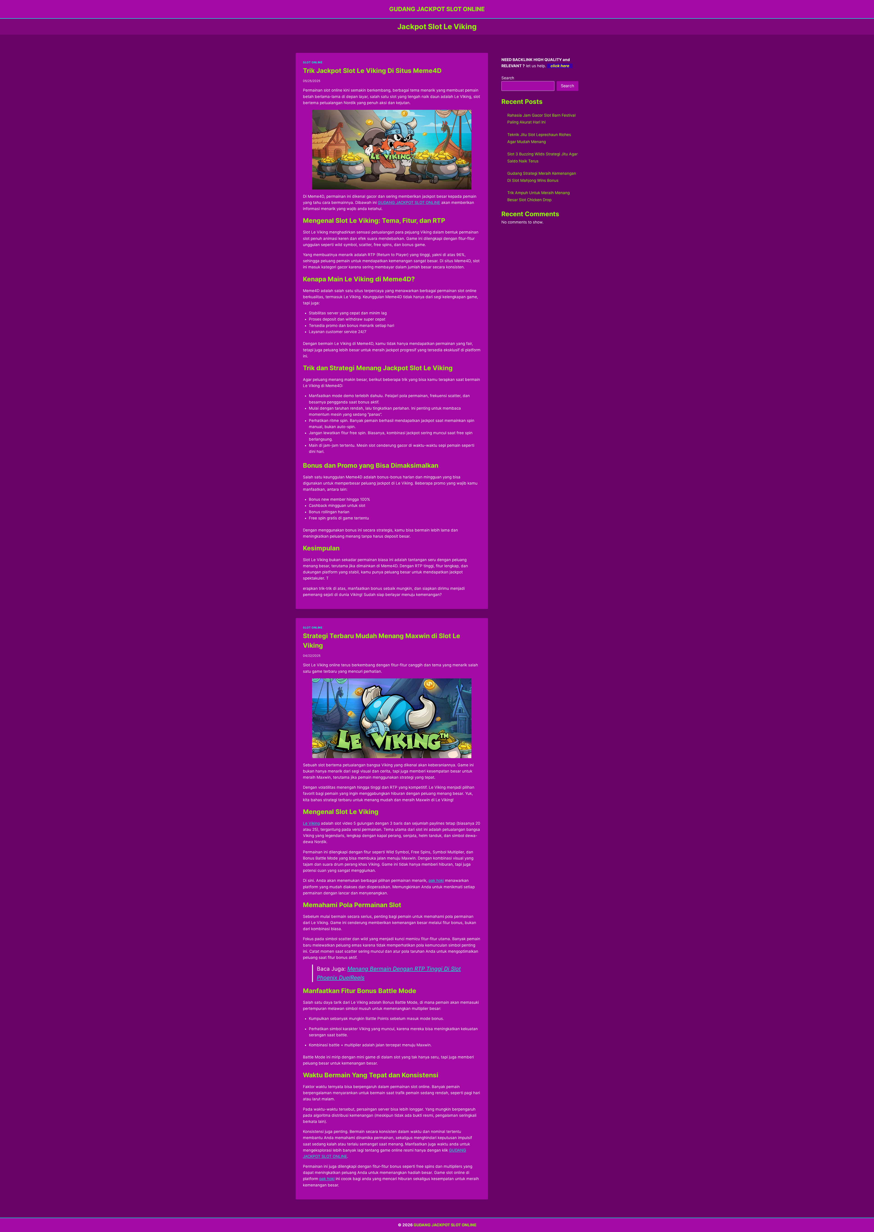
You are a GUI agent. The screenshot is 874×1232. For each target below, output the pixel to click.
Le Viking (311, 823)
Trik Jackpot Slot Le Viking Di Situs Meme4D (372, 70)
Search (507, 78)
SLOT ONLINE (313, 62)
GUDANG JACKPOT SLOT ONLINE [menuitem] (409, 202)
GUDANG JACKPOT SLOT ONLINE (445, 1225)
